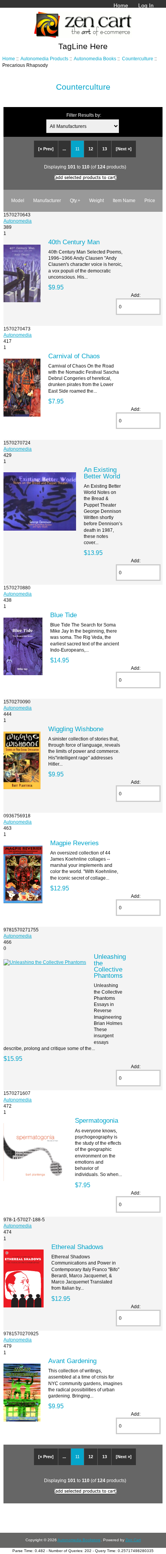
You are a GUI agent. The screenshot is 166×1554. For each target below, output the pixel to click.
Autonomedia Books (95, 58)
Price (149, 200)
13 (104, 148)
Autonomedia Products (44, 58)
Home (120, 5)
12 (90, 148)
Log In (146, 5)
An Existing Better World (102, 473)
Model (17, 200)
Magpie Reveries (74, 843)
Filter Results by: (83, 114)
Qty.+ (75, 200)
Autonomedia (17, 220)
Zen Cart (133, 1540)
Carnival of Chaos (74, 356)
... (64, 148)
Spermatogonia (96, 1120)
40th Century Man (74, 242)
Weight (96, 200)
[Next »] (124, 148)
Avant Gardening (72, 1361)
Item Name (124, 200)
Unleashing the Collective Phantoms (110, 966)
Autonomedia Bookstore (79, 1540)
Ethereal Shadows (77, 1247)
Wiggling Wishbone (75, 729)
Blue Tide (63, 615)
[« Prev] (46, 148)
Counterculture (137, 58)
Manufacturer (47, 200)
